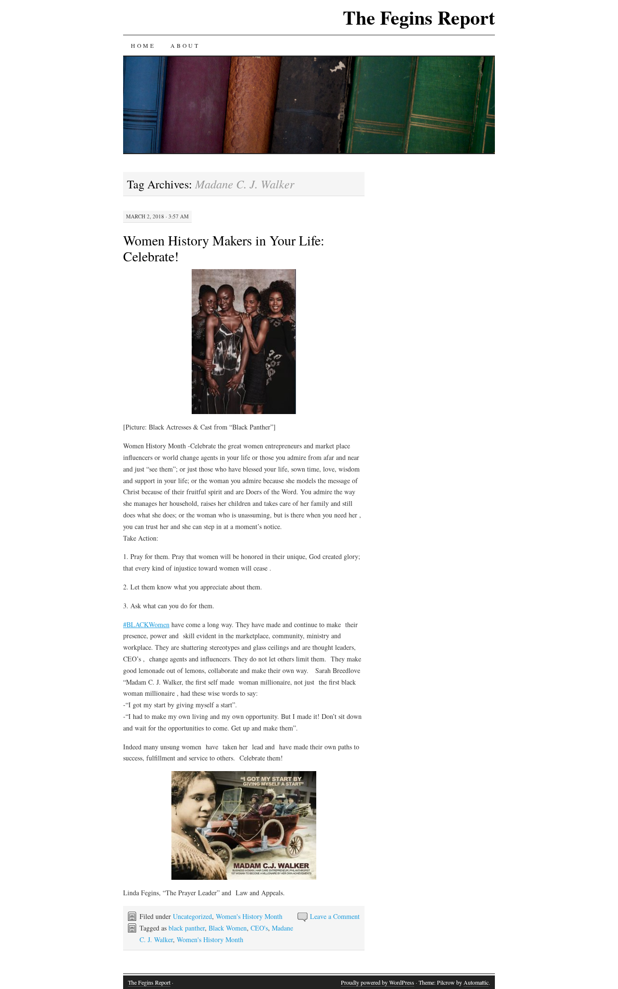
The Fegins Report (419, 17)
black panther (187, 927)
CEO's (259, 927)
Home (143, 45)
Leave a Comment (335, 916)
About (184, 45)
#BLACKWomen (146, 624)
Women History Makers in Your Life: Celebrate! (223, 248)
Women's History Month (249, 916)
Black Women (228, 927)
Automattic (476, 982)
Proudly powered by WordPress (377, 982)
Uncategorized (192, 916)
